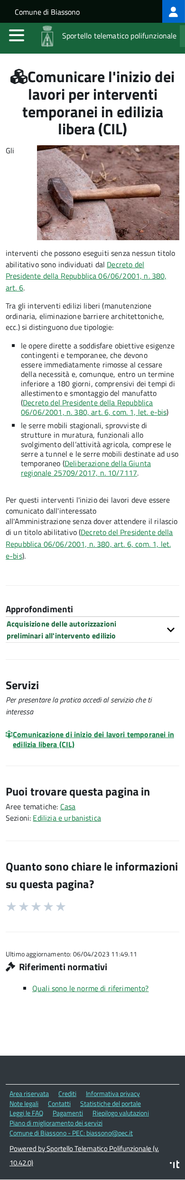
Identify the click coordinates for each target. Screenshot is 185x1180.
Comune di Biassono (47, 12)
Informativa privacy (113, 1093)
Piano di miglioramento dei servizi (55, 1123)
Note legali (23, 1103)
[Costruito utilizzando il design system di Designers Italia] (174, 1166)
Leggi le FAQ (26, 1113)
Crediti (67, 1093)
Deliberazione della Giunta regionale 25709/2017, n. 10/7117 (86, 468)
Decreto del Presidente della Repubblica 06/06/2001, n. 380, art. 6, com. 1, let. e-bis (89, 544)
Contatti (59, 1103)
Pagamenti (68, 1113)
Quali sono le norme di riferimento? (90, 988)
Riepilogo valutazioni (120, 1113)
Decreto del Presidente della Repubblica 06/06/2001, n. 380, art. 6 (86, 276)
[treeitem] (173, 11)
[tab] (92, 630)
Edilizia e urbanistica (67, 818)
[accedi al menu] (16, 35)
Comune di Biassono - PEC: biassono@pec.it (71, 1133)
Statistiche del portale (110, 1103)
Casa (68, 806)
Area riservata (29, 1093)
